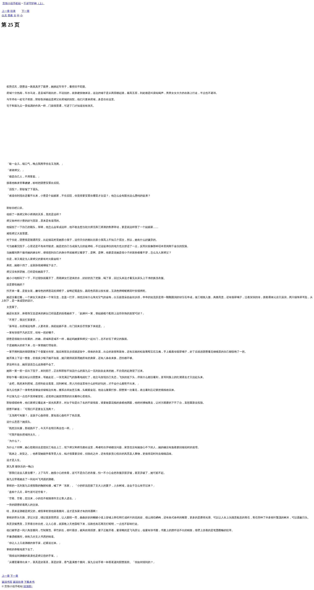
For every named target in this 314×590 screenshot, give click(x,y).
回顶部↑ (28, 586)
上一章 (6, 11)
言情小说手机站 (11, 3)
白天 (4, 15)
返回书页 (7, 582)
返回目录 (18, 582)
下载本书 (29, 582)
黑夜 (10, 15)
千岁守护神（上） (34, 3)
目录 (13, 11)
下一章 (25, 11)
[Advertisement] (157, 60)
